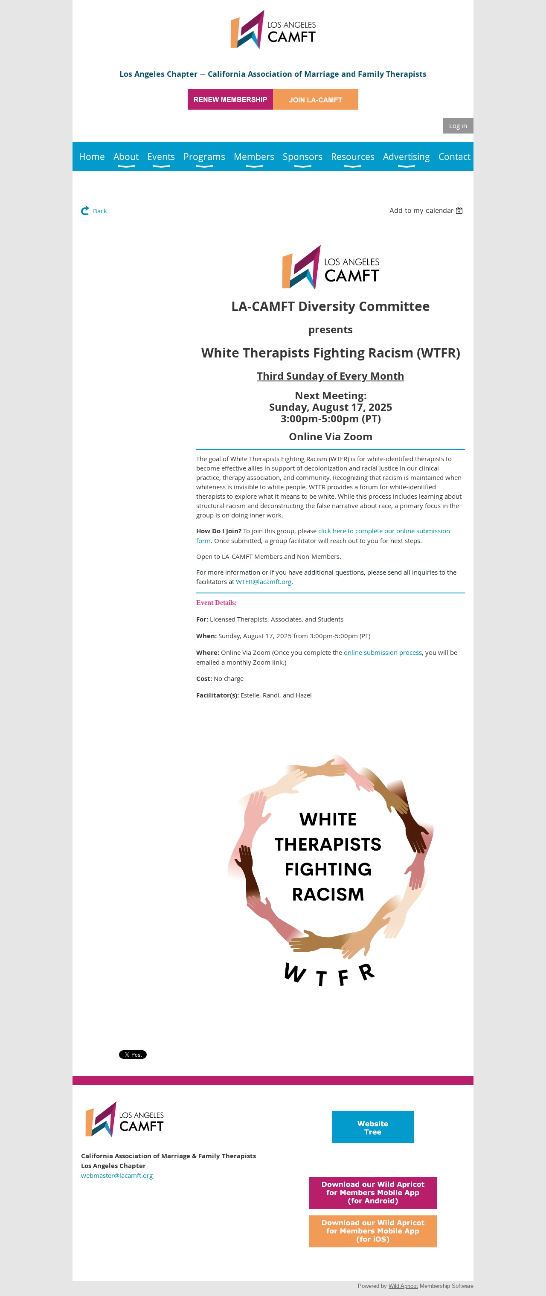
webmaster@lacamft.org (117, 1175)
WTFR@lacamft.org (263, 581)
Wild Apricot (403, 1286)
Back (100, 210)
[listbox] (427, 210)
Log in (458, 125)
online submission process (383, 652)
